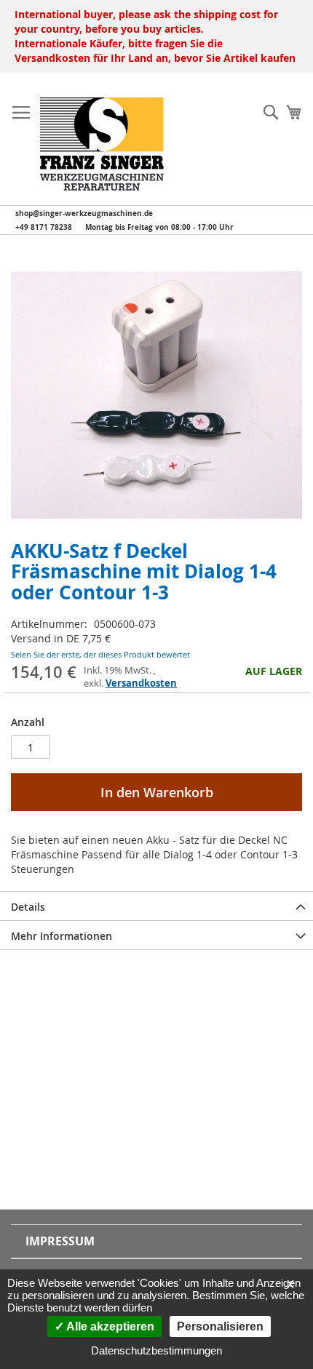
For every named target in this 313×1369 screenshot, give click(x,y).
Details (28, 907)
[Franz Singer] (102, 144)
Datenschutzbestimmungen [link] (156, 1350)
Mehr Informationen (61, 936)
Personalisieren (220, 1326)
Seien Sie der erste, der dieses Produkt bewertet (100, 654)
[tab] (156, 905)
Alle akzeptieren (109, 1326)
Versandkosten (141, 683)
